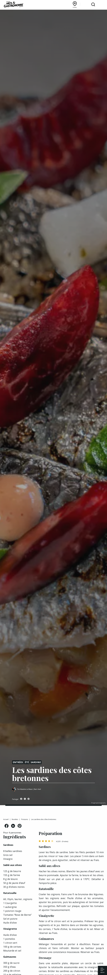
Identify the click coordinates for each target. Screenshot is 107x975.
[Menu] (102, 969)
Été (27, 762)
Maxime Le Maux (26, 789)
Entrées (18, 762)
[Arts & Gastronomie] (13, 4)
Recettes (15, 819)
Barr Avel (37, 789)
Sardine (36, 762)
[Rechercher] (93, 5)
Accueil (5, 819)
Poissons (24, 819)
